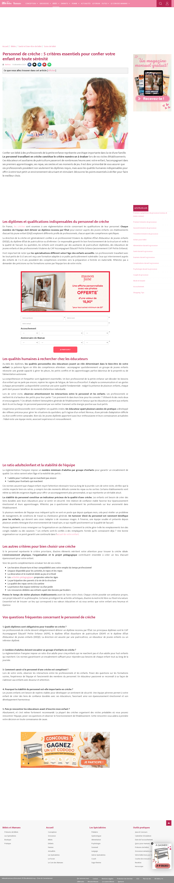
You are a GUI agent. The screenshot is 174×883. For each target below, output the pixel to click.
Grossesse (44, 3)
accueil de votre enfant (68, 534)
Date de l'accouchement (144, 839)
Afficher (51, 70)
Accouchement (28, 328)
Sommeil (94, 847)
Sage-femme (96, 862)
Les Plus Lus (141, 208)
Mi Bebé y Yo (159, 878)
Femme (75, 3)
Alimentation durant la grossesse (145, 245)
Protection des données (124, 878)
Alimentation (96, 839)
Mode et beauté (139, 280)
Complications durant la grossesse (146, 263)
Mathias (8, 64)
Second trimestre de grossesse (144, 228)
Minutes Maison (93, 881)
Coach (93, 858)
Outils (104, 3)
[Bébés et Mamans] (11, 3)
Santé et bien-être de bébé (30, 46)
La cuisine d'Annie (108, 881)
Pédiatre (94, 832)
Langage (94, 851)
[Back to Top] (168, 823)
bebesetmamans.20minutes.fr (12, 878)
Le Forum (96, 3)
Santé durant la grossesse (142, 251)
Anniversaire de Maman (33, 338)
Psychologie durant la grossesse (145, 269)
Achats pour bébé (139, 239)
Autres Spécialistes (98, 854)
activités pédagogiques (22, 577)
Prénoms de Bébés (11, 832)
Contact (95, 878)
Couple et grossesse (140, 274)
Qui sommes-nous (83, 878)
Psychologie (95, 843)
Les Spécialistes (10, 835)
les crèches (19, 227)
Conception (30, 3)
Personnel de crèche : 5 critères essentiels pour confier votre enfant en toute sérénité (59, 56)
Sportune (121, 881)
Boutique (7, 839)
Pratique (7, 843)
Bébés (55, 3)
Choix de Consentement (44, 878)
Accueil (5, 46)
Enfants (64, 3)
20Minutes (80, 881)
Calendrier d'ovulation (143, 835)
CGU (137, 878)
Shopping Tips (138, 292)
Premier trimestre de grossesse (145, 222)
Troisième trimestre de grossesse (145, 233)
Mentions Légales (107, 878)
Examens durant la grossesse (144, 257)
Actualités (86, 3)
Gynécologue (96, 835)
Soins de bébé (50, 46)
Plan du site (147, 878)
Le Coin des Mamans (119, 3)
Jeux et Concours (141, 832)
